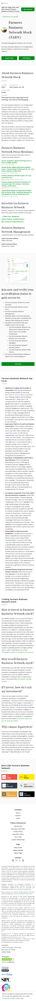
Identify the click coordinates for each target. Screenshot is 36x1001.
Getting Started (18, 850)
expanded (8, 433)
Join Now (18, 364)
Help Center (18, 847)
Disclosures (18, 826)
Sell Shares (27, 58)
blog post (8, 542)
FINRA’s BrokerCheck (27, 893)
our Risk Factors (23, 878)
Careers (18, 815)
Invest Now (9, 58)
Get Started (28, 9)
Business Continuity (18, 829)
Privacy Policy (18, 831)
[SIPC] (5, 980)
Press (18, 818)
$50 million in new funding (14, 395)
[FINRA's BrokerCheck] (7, 974)
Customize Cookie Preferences (12, 998)
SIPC (22, 889)
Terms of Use (21, 937)
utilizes (3, 116)
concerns (14, 576)
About (18, 813)
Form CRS (18, 837)
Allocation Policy (18, 834)
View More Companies (10, 17)
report (21, 502)
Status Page (18, 853)
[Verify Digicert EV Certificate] (5, 969)
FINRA (19, 889)
